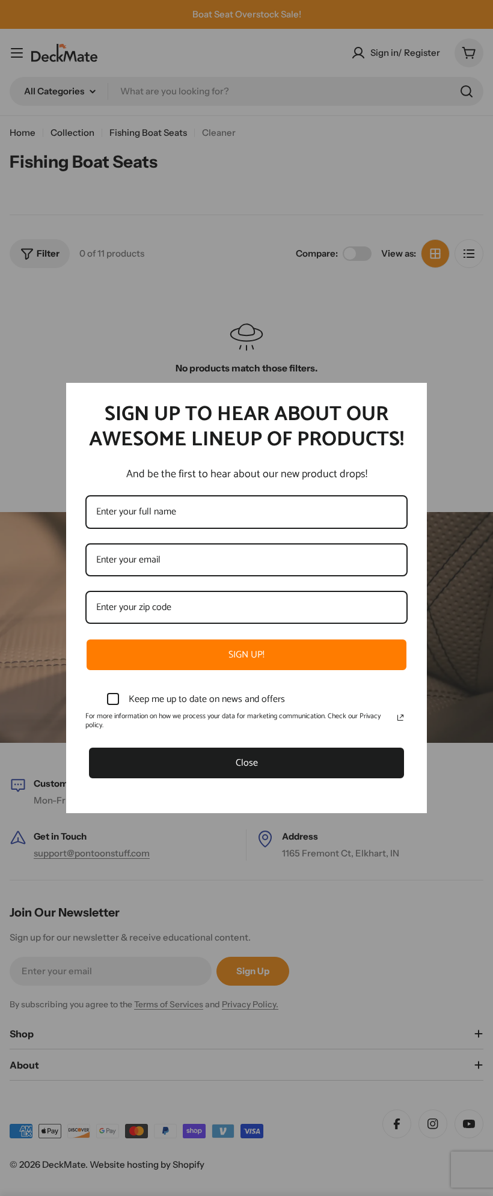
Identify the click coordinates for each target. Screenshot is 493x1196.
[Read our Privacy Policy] (400, 717)
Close (247, 763)
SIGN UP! (246, 655)
